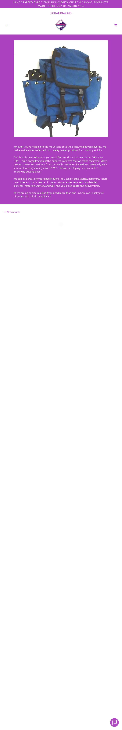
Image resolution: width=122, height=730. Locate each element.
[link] (61, 25)
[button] (12, 25)
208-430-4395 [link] (61, 13)
